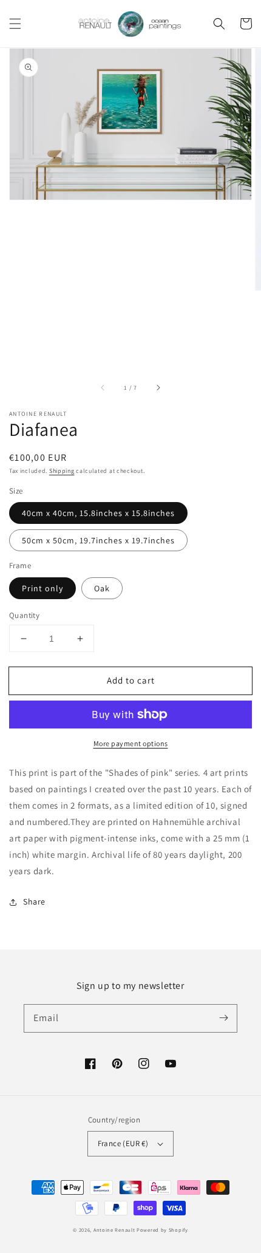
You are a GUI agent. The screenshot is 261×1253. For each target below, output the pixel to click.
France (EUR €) (123, 1143)
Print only (42, 588)
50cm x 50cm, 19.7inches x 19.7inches (98, 540)
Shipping (62, 471)
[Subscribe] (223, 1018)
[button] (15, 23)
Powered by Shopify (162, 1229)
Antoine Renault (114, 1229)
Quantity (24, 615)
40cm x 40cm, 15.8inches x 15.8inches (98, 513)
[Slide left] (103, 388)
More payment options (130, 743)
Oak (102, 588)
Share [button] (34, 901)
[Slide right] (157, 388)
